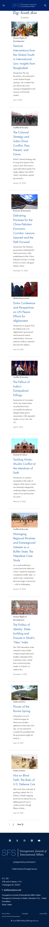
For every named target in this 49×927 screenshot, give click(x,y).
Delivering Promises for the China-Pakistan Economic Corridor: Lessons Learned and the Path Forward (24, 228)
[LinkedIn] (31, 840)
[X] (17, 840)
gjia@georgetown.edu (12, 889)
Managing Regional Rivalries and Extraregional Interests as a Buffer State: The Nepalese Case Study (24, 547)
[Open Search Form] (45, 5)
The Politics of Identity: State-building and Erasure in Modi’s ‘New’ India (24, 633)
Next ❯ (20, 824)
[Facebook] (10, 840)
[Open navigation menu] (4, 5)
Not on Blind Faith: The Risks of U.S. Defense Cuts (24, 779)
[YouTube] (39, 840)
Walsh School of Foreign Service (24, 869)
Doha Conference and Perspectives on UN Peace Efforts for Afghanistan (24, 312)
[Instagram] (24, 840)
